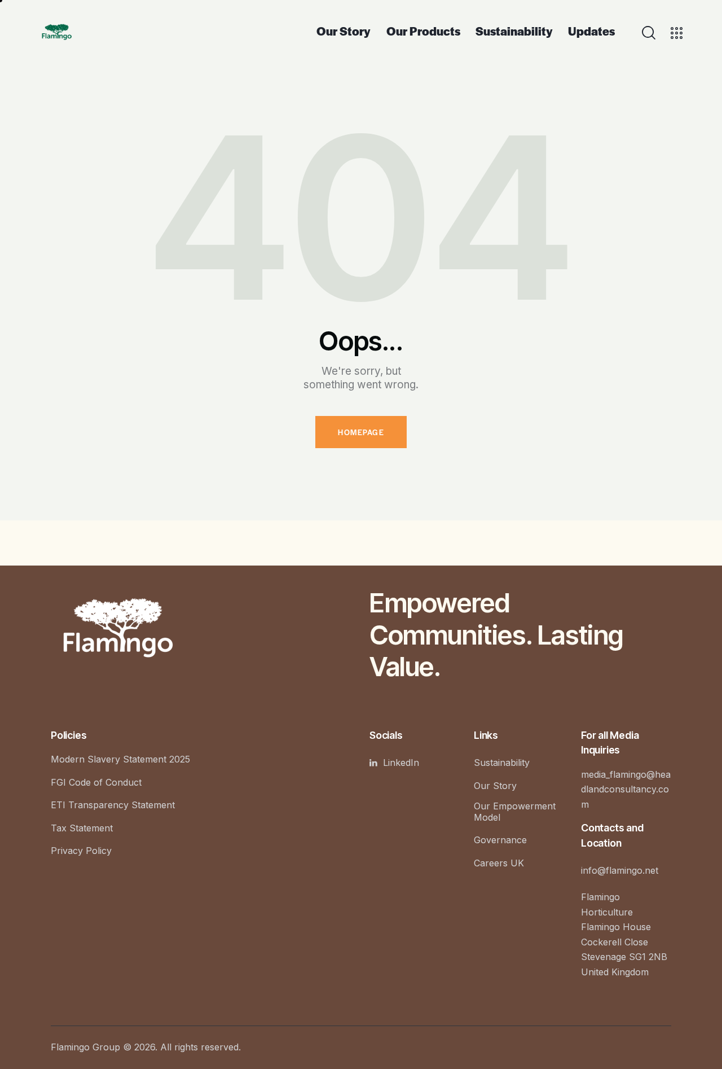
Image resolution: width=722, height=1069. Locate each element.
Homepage (361, 432)
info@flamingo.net (619, 870)
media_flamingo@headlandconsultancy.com (626, 789)
